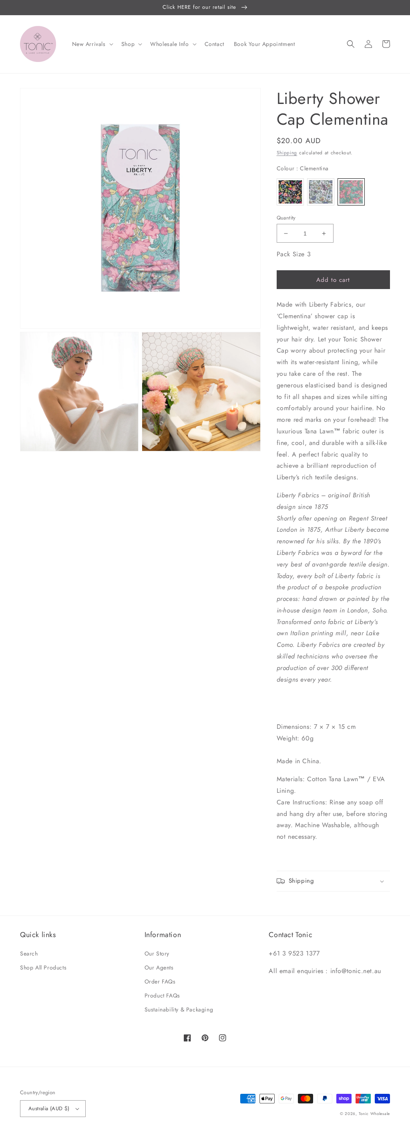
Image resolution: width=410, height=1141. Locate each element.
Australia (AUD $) (49, 1108)
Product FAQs (162, 995)
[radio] (290, 191)
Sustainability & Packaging (179, 1009)
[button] (92, 44)
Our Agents (159, 967)
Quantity (286, 217)
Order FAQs (160, 981)
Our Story (157, 953)
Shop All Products (43, 967)
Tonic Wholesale (374, 1114)
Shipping (287, 152)
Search (29, 953)
